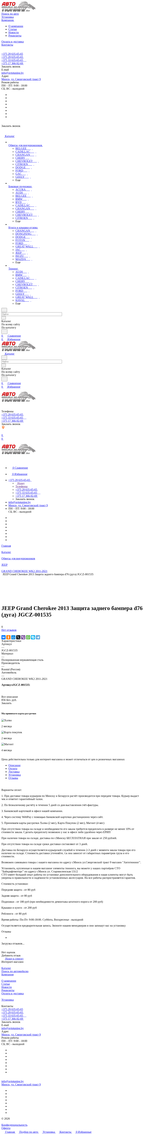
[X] (18, 637)
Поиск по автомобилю (14, 971)
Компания (7, 974)
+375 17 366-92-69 (12, 63)
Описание (14, 765)
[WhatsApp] (28, 637)
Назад (20, 483)
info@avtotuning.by (12, 72)
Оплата (12, 768)
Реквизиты (14, 35)
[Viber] (23, 637)
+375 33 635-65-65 (12, 60)
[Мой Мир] (13, 637)
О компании (15, 26)
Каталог (6, 968)
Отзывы (13, 777)
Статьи (12, 29)
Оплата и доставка (12, 993)
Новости (13, 32)
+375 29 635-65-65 (12, 53)
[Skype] (33, 637)
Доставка (13, 771)
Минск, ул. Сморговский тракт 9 (21, 79)
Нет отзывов (9, 629)
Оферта (5, 1128)
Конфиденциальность (14, 1124)
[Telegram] (38, 637)
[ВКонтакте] (3, 637)
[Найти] (4, 331)
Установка (14, 774)
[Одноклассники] (8, 637)
